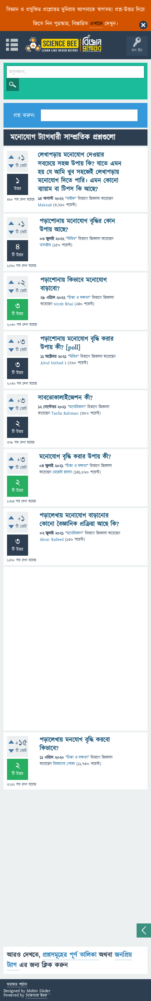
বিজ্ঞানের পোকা (64, 764)
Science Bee (36, 995)
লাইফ (71, 199)
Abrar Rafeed (52, 540)
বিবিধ (71, 239)
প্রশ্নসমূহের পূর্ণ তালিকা (70, 955)
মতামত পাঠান (17, 985)
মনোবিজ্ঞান (76, 407)
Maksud (45, 205)
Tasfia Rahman (65, 413)
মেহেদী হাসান (62, 472)
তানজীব (45, 245)
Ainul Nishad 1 (53, 363)
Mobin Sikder (39, 991)
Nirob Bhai (63, 304)
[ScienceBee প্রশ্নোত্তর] (63, 43)
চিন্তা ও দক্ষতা (78, 298)
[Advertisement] (75, 648)
